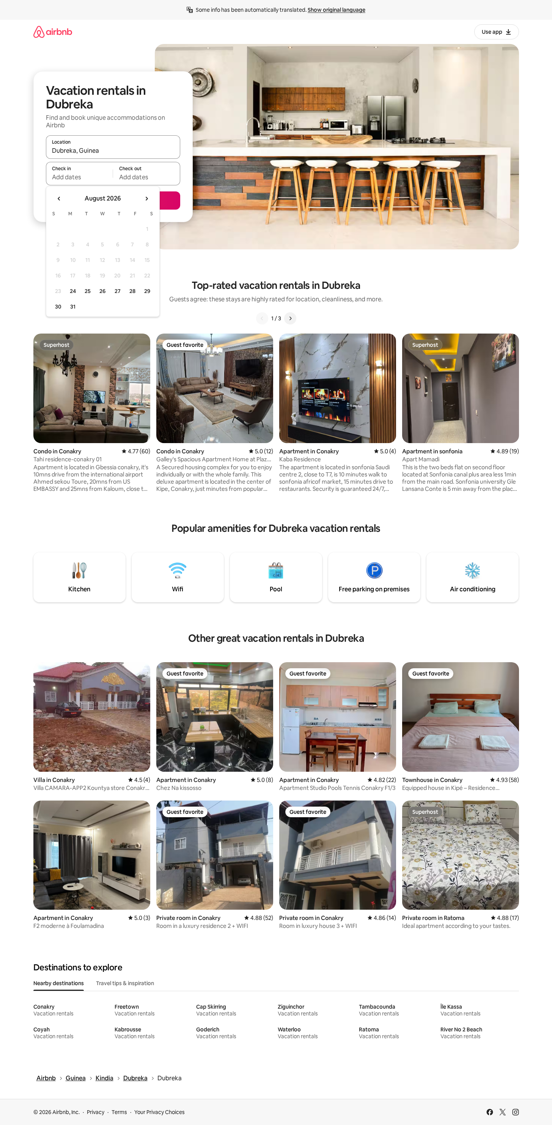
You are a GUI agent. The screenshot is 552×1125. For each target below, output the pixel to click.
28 (132, 291)
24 (73, 291)
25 (88, 291)
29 (147, 291)
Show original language (336, 9)
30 (58, 306)
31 (72, 306)
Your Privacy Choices (159, 1112)
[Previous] (262, 318)
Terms (119, 1112)
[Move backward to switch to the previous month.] (59, 198)
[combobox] (113, 150)
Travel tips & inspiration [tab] (125, 983)
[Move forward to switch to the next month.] (146, 198)
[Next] (290, 318)
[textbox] (79, 177)
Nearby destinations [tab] (58, 983)
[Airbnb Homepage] (52, 32)
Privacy (95, 1112)
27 (118, 291)
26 (102, 291)
